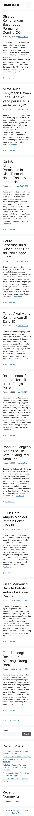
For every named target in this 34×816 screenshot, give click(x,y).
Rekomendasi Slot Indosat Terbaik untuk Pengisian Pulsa (17, 382)
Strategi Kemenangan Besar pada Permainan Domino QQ (13, 24)
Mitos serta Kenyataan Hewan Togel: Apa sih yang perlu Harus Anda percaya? (17, 97)
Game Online (10, 78)
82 (11, 720)
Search (5, 731)
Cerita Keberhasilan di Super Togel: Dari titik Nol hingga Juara (16, 249)
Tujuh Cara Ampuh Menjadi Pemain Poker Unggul (15, 519)
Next (16, 720)
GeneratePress (17, 813)
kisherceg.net (11, 4)
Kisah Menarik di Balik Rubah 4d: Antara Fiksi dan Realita (16, 590)
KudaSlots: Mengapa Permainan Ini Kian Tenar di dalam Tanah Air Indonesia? (15, 172)
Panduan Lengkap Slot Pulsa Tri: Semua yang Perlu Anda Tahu (17, 453)
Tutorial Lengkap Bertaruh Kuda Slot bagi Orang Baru (16, 659)
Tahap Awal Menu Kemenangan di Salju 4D (16, 317)
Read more (23, 72)
